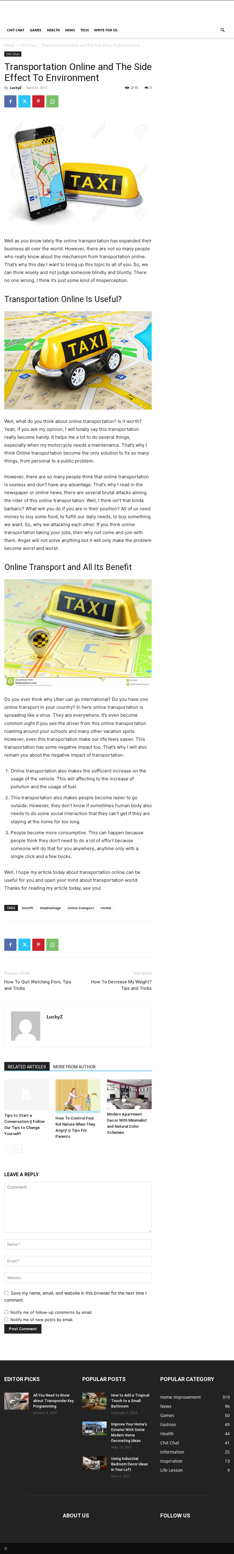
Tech (84, 30)
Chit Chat (15, 30)
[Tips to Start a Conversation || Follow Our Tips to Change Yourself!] (26, 1094)
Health (53, 30)
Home (9, 45)
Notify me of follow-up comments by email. (51, 1312)
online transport (81, 907)
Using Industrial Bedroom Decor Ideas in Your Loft (129, 1464)
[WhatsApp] (52, 101)
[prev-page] (8, 1148)
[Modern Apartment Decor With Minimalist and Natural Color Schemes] (129, 1094)
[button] (222, 30)
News (70, 30)
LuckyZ (15, 87)
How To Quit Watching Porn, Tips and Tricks (37, 985)
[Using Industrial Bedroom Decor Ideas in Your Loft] (94, 1463)
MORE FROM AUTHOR (74, 1066)
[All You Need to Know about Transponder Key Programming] (16, 1401)
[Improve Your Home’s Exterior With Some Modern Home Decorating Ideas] (94, 1428)
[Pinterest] (38, 101)
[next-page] (18, 1148)
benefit (27, 907)
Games (35, 30)
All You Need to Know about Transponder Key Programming (53, 1400)
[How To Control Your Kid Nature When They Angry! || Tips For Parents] (77, 1096)
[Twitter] (24, 101)
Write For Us (105, 30)
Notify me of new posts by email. (41, 1319)
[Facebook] (10, 101)
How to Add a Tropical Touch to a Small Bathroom (130, 1400)
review (106, 907)
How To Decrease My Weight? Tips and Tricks (121, 985)
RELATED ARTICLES (27, 1066)
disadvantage (50, 907)
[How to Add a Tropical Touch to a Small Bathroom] (94, 1401)
